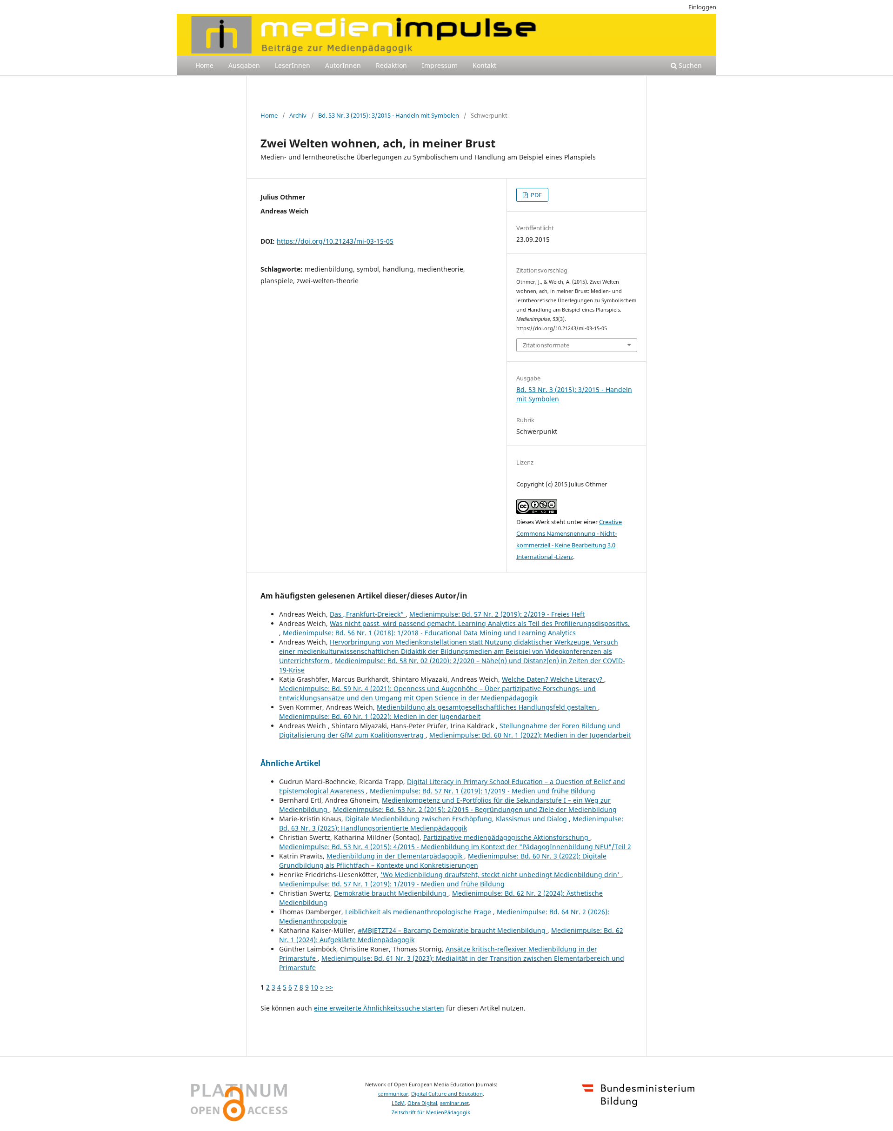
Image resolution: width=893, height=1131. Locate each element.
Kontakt (484, 65)
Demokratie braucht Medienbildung (391, 893)
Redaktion (391, 65)
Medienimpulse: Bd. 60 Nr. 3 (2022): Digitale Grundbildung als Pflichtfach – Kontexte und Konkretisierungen (442, 861)
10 (314, 987)
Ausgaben (244, 65)
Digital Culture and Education (447, 1094)
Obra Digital (422, 1103)
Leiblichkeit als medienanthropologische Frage (419, 911)
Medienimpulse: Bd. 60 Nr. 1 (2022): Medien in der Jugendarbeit (379, 716)
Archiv (298, 115)
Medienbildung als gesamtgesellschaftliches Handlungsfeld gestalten (487, 707)
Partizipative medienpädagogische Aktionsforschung (506, 837)
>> (329, 987)
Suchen (689, 65)
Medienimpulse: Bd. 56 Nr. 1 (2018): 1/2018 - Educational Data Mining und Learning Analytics (429, 632)
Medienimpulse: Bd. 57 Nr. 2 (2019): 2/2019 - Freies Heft (497, 614)
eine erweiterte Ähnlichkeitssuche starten (379, 1008)
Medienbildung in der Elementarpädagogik (395, 856)
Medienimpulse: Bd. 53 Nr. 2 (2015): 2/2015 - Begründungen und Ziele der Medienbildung (475, 809)
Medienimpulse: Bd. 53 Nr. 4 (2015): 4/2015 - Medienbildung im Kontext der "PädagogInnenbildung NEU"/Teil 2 (455, 846)
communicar (393, 1094)
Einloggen (702, 7)
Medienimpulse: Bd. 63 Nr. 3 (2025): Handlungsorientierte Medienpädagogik (451, 823)
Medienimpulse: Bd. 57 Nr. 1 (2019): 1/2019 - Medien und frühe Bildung (482, 790)
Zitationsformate (546, 345)
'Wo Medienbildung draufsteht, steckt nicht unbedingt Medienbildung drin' (500, 874)
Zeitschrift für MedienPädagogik (431, 1112)
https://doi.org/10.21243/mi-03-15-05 (335, 241)
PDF (535, 195)
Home (204, 65)
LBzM (398, 1103)
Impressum (440, 65)
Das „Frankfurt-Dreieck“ (368, 614)
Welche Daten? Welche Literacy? (553, 679)
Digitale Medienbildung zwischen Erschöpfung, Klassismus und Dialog (457, 818)
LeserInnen (292, 65)
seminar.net (454, 1103)
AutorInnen (343, 65)
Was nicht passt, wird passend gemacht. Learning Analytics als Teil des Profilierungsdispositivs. (480, 623)
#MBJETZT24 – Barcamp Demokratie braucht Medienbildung (452, 930)
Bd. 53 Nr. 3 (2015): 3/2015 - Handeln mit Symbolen (388, 115)
